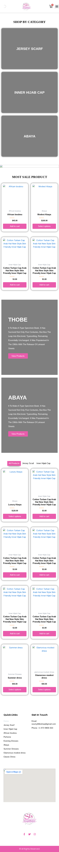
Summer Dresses (11, 749)
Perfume (7, 737)
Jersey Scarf (9, 725)
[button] (56, 6)
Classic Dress (9, 757)
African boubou (10, 733)
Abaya (6, 745)
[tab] (14, 463)
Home (6, 721)
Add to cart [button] (15, 226)
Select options (44, 226)
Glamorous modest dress (15, 753)
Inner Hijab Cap (10, 729)
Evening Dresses (11, 741)
